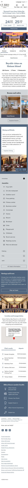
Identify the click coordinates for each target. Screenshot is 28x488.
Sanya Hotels (16, 418)
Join (21, 7)
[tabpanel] (14, 56)
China (9, 418)
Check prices (18, 28)
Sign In (25, 7)
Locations (3, 418)
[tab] (4, 50)
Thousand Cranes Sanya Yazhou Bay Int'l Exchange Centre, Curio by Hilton (11, 420)
